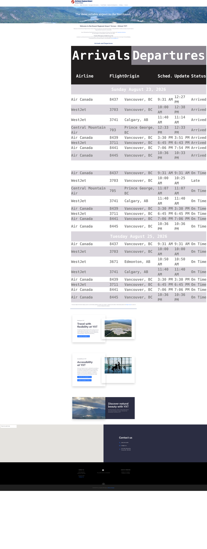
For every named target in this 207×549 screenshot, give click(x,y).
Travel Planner (103, 5)
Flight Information (84, 5)
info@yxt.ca (81, 476)
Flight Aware (128, 304)
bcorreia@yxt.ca (114, 38)
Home (71, 5)
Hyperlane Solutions (121, 32)
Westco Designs (111, 487)
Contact (126, 5)
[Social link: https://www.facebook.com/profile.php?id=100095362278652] (103, 470)
